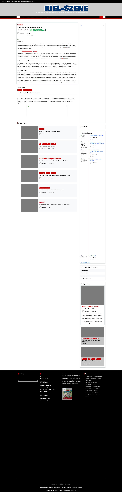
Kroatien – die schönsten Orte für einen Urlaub (51, 190)
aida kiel (94, 384)
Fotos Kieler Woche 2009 (45, 385)
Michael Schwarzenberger (27, 51)
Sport (43, 143)
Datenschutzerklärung (45, 398)
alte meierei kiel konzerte (95, 392)
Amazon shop (87, 396)
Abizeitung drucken (88, 380)
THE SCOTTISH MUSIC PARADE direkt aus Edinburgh (97, 142)
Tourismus (20, 89)
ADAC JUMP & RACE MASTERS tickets (91, 382)
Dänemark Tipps (84, 273)
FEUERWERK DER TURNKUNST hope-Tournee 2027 (96, 151)
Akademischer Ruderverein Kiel (97, 386)
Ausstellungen (42, 173)
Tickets (42, 394)
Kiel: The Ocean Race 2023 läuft (47, 146)
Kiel (40, 143)
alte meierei (95, 390)
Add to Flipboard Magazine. (23, 29)
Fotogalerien (47, 17)
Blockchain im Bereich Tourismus (28, 93)
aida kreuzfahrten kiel (88, 386)
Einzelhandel (41, 158)
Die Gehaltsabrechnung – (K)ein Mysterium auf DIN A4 (53, 160)
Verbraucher (20, 24)
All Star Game (96, 388)
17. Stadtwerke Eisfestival (89, 376)
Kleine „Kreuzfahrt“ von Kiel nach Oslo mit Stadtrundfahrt (91, 341)
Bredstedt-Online (84, 270)
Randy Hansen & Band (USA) (96, 135)
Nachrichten (39, 17)
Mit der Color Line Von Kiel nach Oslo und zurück (91, 361)
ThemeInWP (73, 490)
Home (22, 17)
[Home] (18, 17)
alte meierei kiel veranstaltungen (90, 394)
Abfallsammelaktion (93, 378)
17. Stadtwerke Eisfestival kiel (98, 376)
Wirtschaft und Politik (27, 89)
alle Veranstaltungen (85, 262)
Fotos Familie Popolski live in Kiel (47, 389)
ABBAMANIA (93, 256)
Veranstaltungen (30, 17)
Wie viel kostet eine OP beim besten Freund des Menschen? (54, 204)
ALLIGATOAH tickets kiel (89, 388)
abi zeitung (99, 378)
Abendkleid (87, 378)
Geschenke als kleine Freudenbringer (29, 27)
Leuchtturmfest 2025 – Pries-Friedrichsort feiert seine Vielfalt (54, 175)
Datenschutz (62, 17)
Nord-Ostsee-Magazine (86, 278)
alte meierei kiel (88, 392)
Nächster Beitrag (21, 87)
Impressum (55, 17)
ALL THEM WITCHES (89, 390)
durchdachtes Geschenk (38, 79)
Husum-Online (84, 275)
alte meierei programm (99, 394)
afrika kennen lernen (88, 384)
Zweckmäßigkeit (66, 47)
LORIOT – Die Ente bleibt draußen (95, 159)
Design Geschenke (64, 58)
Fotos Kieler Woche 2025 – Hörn (90, 308)
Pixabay (35, 51)
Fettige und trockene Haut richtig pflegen (49, 131)
